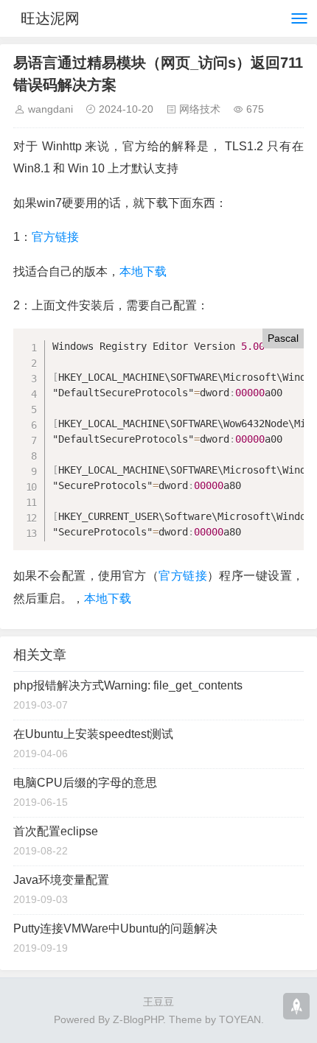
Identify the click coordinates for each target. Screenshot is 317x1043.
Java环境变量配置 (61, 880)
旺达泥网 (50, 18)
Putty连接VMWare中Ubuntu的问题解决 (115, 928)
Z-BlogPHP (138, 1019)
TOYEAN (240, 1019)
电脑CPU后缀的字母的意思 (85, 782)
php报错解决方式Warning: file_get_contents (128, 685)
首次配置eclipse (55, 831)
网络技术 (199, 109)
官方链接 (55, 237)
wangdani (50, 109)
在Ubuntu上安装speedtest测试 (93, 734)
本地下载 (143, 271)
